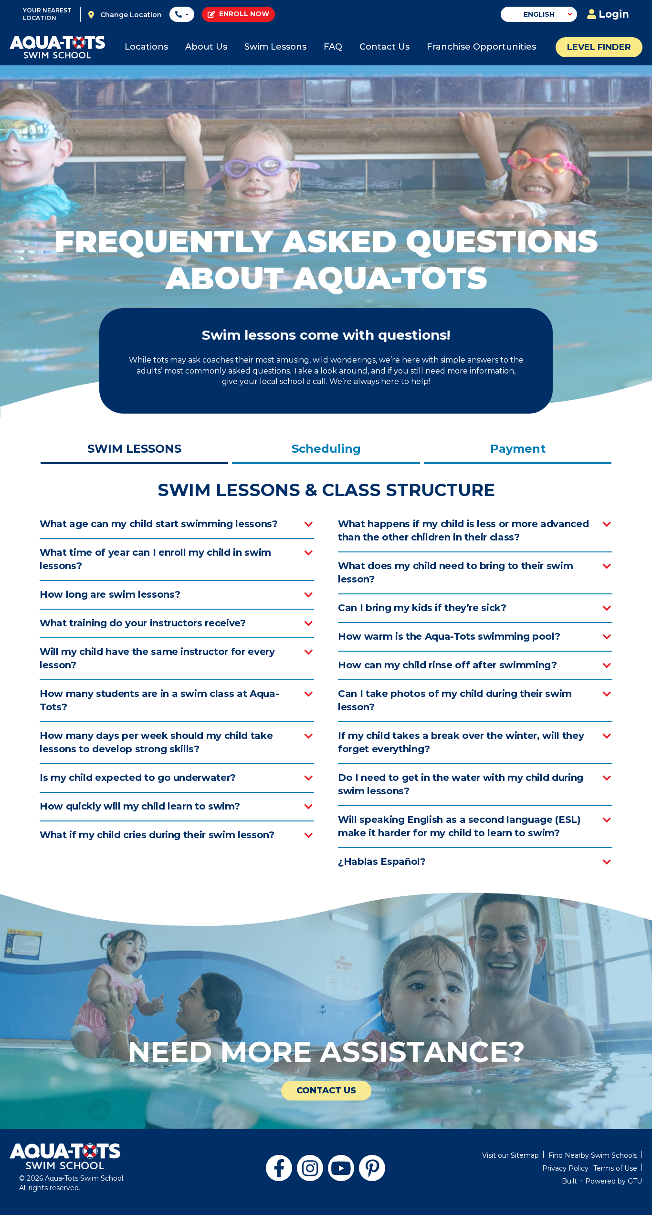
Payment (518, 449)
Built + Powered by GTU (602, 1181)
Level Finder (599, 47)
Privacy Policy (565, 1168)
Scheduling (326, 449)
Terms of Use (615, 1168)
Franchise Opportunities (481, 47)
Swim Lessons (275, 47)
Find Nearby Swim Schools (592, 1155)
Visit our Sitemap (510, 1155)
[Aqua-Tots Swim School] (57, 47)
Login (614, 14)
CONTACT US (326, 1090)
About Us (206, 47)
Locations (146, 47)
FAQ (333, 47)
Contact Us (384, 47)
